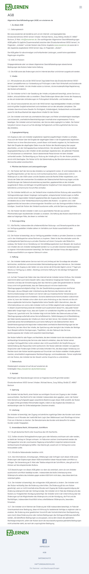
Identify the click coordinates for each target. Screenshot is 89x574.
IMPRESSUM (44, 547)
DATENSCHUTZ (44, 558)
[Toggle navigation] (81, 7)
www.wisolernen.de (61, 45)
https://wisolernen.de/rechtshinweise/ (31, 369)
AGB (44, 552)
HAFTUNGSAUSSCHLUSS (45, 564)
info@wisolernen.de (29, 39)
